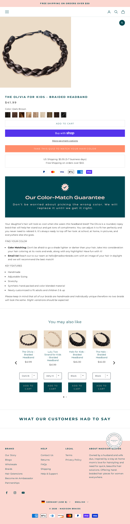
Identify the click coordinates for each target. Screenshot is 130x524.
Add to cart (65, 123)
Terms (68, 455)
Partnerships (12, 482)
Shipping (46, 469)
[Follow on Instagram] (14, 492)
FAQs (44, 464)
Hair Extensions (14, 473)
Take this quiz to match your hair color (65, 148)
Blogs (8, 459)
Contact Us (47, 455)
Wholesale (11, 464)
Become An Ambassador (19, 478)
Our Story (10, 455)
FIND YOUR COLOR (16, 241)
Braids (8, 469)
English (80, 502)
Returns (45, 459)
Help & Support (49, 473)
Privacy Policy (73, 459)
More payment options (65, 140)
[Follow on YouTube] (23, 492)
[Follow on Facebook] (6, 492)
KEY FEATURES (13, 265)
